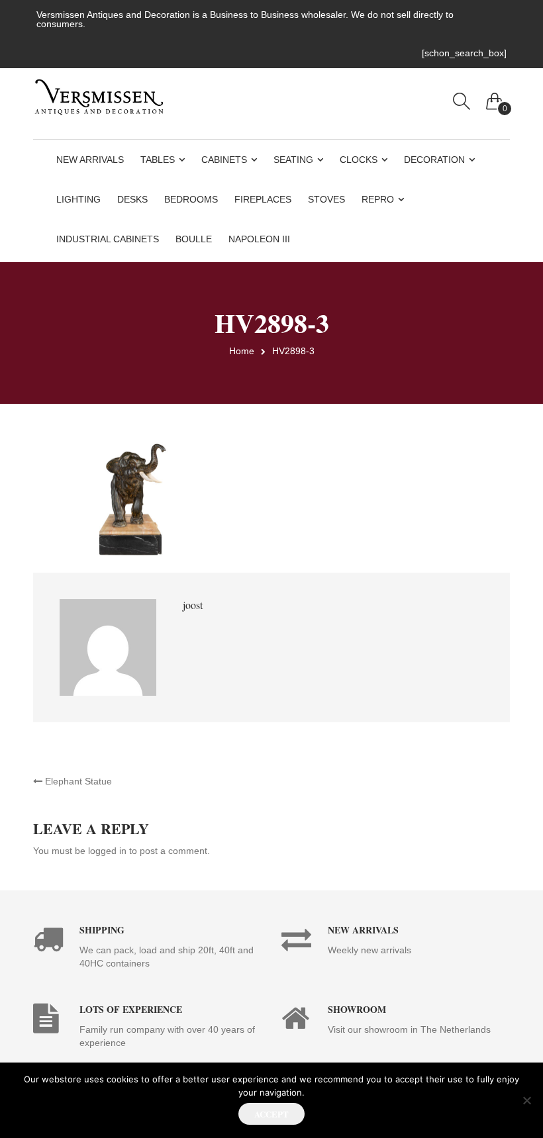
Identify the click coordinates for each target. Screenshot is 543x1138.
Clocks (358, 159)
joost (193, 605)
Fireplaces (262, 199)
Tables (157, 159)
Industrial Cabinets (107, 239)
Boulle (193, 239)
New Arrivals (90, 159)
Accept (271, 1114)
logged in (107, 850)
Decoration (434, 159)
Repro (378, 199)
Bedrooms (191, 199)
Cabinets (224, 159)
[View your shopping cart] (494, 98)
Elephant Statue (77, 781)
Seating (293, 159)
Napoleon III (259, 239)
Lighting (78, 199)
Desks (132, 199)
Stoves (326, 199)
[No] (526, 1100)
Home (241, 351)
